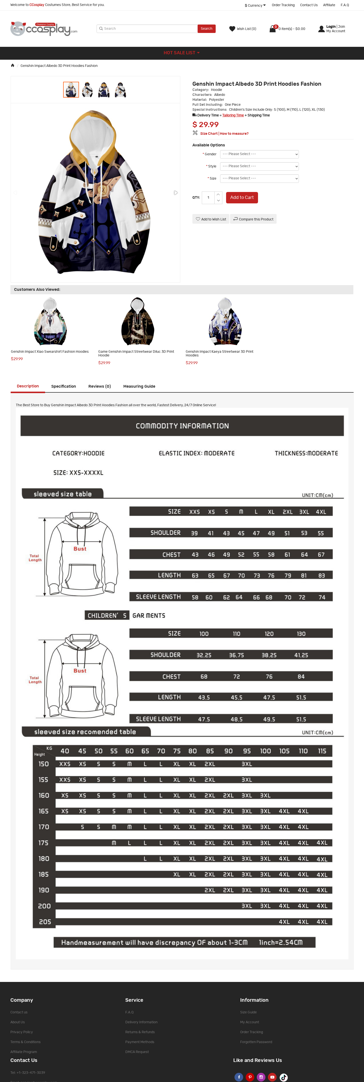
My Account (249, 1022)
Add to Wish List (213, 219)
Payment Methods (139, 1042)
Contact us (18, 1012)
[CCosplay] (52, 28)
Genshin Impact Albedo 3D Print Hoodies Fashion (59, 66)
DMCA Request (137, 1052)
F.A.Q (345, 5)
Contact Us (309, 5)
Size (212, 178)
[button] (87, 89)
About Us (17, 1022)
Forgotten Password (256, 1042)
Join (341, 26)
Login (331, 26)
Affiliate (329, 5)
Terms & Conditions (25, 1042)
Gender (209, 154)
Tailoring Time (233, 115)
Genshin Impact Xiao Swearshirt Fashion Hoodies (50, 351)
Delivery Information (141, 1022)
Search (206, 28)
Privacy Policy (21, 1032)
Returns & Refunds (140, 1032)
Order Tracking (283, 5)
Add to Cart (242, 197)
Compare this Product (256, 219)
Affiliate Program (23, 1052)
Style (211, 166)
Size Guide (248, 1012)
